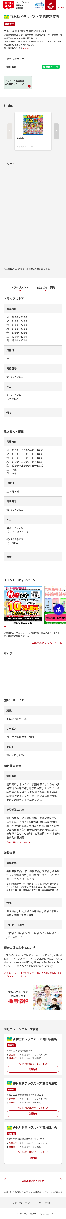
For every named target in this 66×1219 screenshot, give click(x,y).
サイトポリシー (46, 1202)
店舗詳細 (33, 1069)
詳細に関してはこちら (16, 842)
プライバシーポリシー (23, 1202)
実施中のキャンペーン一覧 (47, 643)
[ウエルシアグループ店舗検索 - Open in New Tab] (39, 4)
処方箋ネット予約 (52, 67)
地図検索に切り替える (33, 1181)
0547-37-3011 (14, 509)
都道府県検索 (50, 7)
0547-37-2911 (14, 377)
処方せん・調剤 (46, 287)
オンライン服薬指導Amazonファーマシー (15, 82)
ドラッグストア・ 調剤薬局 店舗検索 (22, 5)
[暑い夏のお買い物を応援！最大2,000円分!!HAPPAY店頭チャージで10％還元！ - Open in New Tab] (23, 588)
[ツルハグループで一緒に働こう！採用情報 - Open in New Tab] (33, 997)
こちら (26, 47)
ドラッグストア (20, 287)
